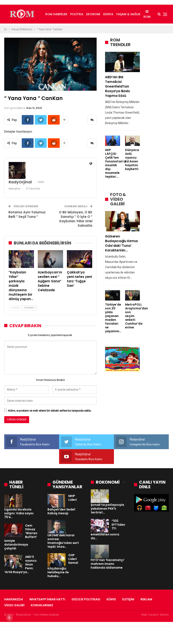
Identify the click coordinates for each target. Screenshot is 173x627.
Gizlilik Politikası (86, 599)
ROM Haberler (56, 14)
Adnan (164, 614)
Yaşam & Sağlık (128, 14)
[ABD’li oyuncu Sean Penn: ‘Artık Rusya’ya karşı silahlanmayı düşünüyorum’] (13, 561)
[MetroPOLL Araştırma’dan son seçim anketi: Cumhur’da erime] (132, 295)
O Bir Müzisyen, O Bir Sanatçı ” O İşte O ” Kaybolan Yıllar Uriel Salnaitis (75, 219)
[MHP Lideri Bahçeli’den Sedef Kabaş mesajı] (56, 501)
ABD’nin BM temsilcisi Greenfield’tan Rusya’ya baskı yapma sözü (117, 86)
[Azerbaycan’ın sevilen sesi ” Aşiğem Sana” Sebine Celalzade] (50, 259)
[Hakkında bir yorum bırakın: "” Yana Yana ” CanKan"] (92, 120)
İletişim (128, 599)
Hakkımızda (13, 599)
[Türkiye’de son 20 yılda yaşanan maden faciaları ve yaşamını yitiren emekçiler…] (112, 295)
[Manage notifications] (9, 617)
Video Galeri (14, 605)
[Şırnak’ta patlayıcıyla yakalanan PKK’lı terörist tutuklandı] (100, 496)
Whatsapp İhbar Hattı (47, 599)
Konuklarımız (42, 605)
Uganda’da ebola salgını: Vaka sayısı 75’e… (19, 513)
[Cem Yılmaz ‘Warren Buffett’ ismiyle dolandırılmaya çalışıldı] (13, 530)
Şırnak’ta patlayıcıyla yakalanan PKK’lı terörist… (107, 508)
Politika (76, 14)
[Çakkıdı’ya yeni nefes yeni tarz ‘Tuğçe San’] (79, 259)
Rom (146, 17)
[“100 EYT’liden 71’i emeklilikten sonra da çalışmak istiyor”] (100, 525)
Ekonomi (93, 14)
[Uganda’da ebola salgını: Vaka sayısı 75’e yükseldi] (13, 501)
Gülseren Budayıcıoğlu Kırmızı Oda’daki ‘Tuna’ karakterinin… (121, 243)
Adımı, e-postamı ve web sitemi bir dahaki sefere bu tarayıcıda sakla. (49, 410)
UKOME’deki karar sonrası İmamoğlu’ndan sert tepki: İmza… (63, 541)
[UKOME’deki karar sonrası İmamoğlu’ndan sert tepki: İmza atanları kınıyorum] (56, 526)
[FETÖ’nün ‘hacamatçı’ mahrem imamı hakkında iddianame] (100, 551)
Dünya (108, 14)
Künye (111, 599)
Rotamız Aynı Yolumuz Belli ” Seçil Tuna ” (27, 214)
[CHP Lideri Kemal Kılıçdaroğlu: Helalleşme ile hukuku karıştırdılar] (56, 560)
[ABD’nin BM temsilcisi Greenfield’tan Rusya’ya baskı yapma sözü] (122, 62)
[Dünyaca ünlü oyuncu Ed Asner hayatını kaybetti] (132, 141)
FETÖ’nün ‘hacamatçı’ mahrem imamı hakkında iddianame (107, 564)
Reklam (146, 599)
